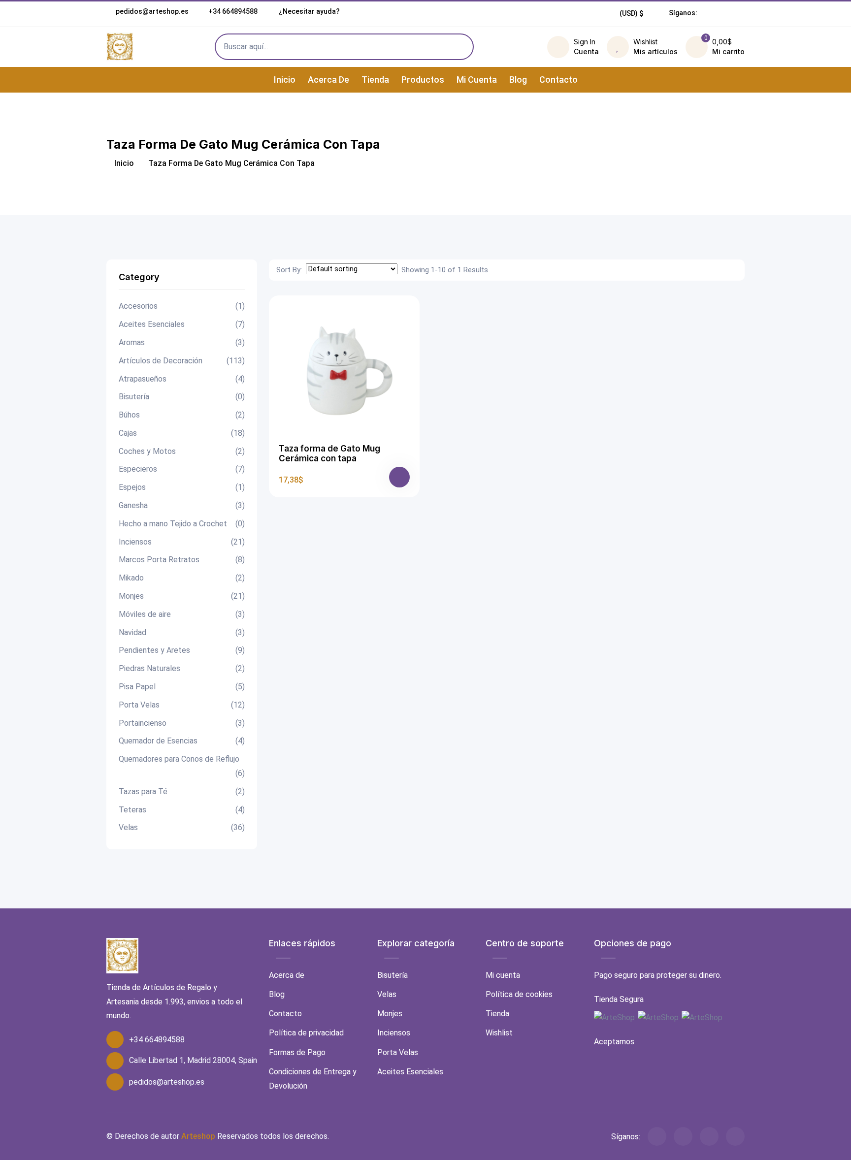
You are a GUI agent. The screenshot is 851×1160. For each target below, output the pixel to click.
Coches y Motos (182, 451)
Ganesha (182, 505)
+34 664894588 (233, 11)
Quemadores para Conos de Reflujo (182, 766)
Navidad (182, 632)
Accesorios (182, 306)
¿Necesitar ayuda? (308, 11)
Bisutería (182, 396)
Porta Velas (182, 704)
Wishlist (499, 1032)
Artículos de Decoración (182, 360)
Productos (422, 79)
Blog (518, 79)
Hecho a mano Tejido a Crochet (182, 523)
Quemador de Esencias (182, 740)
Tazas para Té (182, 791)
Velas (182, 827)
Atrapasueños (182, 379)
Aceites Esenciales (182, 324)
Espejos (182, 487)
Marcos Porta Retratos (182, 559)
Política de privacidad (306, 1032)
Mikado (182, 577)
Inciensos (182, 542)
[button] (631, 13)
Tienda (375, 79)
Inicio (284, 79)
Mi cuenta (477, 79)
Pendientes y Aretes (182, 650)
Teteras (182, 809)
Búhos (182, 414)
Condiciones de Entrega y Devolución (313, 1079)
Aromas (182, 342)
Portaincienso (182, 723)
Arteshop (198, 1136)
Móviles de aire (182, 614)
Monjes (182, 596)
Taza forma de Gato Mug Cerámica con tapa (329, 453)
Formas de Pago (297, 1052)
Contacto (558, 79)
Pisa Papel (182, 686)
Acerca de (328, 79)
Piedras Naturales (182, 668)
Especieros (182, 469)
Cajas (182, 433)
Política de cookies (519, 994)
